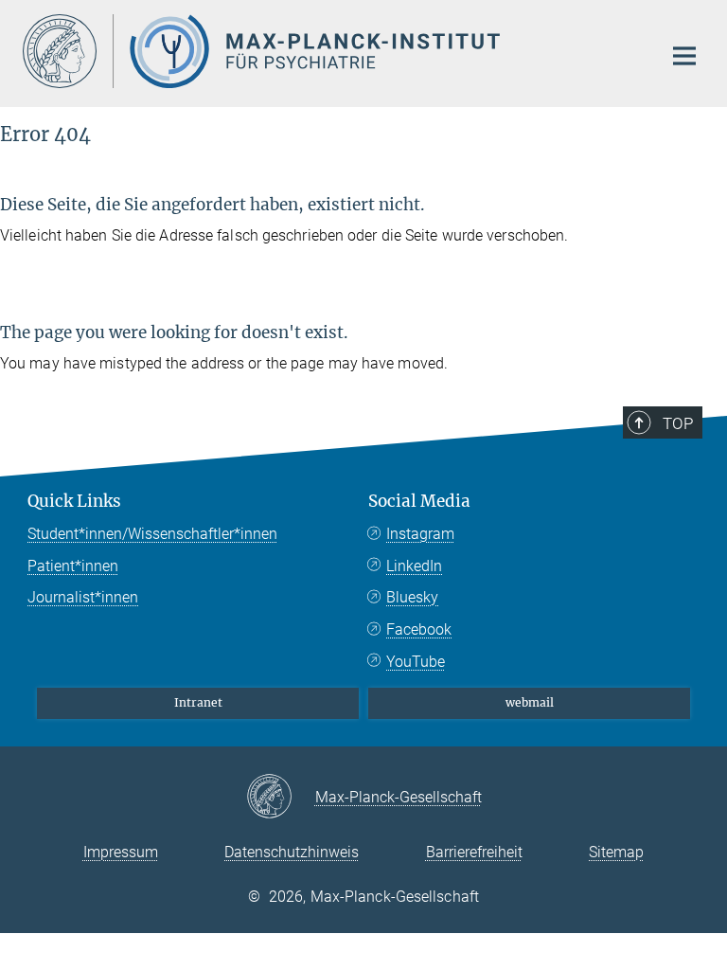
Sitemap (616, 852)
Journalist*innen (82, 597)
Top (678, 423)
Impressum (120, 852)
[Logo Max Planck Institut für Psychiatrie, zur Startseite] (330, 51)
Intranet (198, 702)
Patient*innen (72, 566)
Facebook (419, 629)
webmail (529, 702)
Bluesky (412, 597)
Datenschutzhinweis (291, 852)
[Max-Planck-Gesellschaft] (280, 797)
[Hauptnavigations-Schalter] (684, 56)
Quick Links (74, 501)
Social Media (419, 501)
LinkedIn (414, 566)
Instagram (420, 534)
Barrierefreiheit (474, 852)
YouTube (415, 662)
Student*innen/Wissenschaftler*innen (152, 534)
